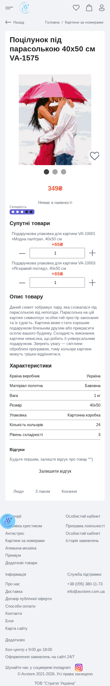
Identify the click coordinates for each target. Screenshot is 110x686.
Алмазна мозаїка (20, 548)
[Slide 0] (46, 172)
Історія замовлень (82, 540)
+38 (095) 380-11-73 (85, 584)
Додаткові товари (21, 562)
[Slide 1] (55, 172)
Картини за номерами (84, 22)
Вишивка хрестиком (23, 526)
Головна (52, 22)
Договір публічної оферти (28, 598)
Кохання (69, 491)
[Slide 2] (63, 172)
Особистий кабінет (83, 533)
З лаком (42, 491)
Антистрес (15, 533)
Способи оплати (20, 606)
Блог (9, 621)
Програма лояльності (85, 526)
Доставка (13, 591)
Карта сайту (16, 628)
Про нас (12, 584)
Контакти (13, 613)
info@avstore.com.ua (86, 591)
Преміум (13, 555)
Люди (18, 491)
